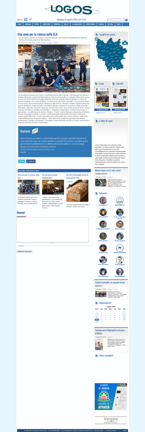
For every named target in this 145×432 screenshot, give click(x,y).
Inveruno (43, 43)
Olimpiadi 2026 (120, 109)
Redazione (24, 43)
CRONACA (28, 24)
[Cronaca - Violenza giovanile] (100, 297)
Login (124, 430)
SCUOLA (101, 24)
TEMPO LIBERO (90, 24)
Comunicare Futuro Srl (85, 430)
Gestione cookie (111, 430)
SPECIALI (110, 24)
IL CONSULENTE (77, 24)
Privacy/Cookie (98, 430)
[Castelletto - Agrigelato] (99, 349)
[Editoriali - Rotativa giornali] (100, 186)
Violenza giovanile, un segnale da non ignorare (110, 284)
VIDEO (119, 24)
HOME (19, 24)
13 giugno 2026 (102, 109)
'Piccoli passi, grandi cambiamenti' (49, 176)
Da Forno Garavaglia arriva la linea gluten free (77, 176)
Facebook (30, 161)
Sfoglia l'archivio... (101, 112)
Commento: (22, 216)
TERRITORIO (46, 24)
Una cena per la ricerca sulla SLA (28, 176)
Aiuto (21, 246)
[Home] (72, 9)
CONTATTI (21, 28)
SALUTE (66, 24)
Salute (50, 43)
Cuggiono (110, 337)
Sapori (56, 43)
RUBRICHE (57, 24)
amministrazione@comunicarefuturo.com (37, 149)
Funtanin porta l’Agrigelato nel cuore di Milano (110, 332)
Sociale (115, 289)
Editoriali (110, 177)
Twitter (21, 161)
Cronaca (109, 289)
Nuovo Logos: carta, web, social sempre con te (107, 172)
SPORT (37, 24)
